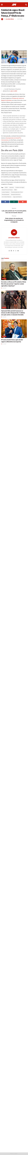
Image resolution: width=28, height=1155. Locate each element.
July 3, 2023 (13, 91)
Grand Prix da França (7, 189)
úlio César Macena (6, 196)
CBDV (6, 187)
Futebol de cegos (20, 187)
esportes (11, 187)
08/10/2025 (4, 343)
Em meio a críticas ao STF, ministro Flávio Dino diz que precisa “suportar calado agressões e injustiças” (13, 284)
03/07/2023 (19, 19)
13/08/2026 (4, 288)
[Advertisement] (14, 35)
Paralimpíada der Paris (17, 192)
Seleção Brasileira (15, 194)
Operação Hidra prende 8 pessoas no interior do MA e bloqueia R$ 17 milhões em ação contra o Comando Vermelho (13, 313)
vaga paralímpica (17, 196)
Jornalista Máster (10, 19)
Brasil (4, 278)
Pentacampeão (5, 194)
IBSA (15, 189)
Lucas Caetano (5, 192)
